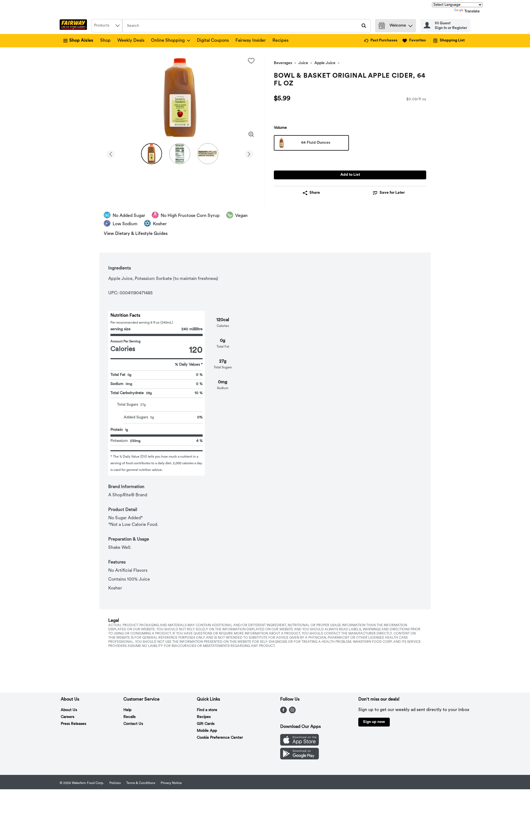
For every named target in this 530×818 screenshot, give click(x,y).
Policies (115, 783)
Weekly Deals (130, 40)
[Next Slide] (249, 153)
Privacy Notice (171, 783)
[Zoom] (251, 134)
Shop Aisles (81, 40)
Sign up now (374, 722)
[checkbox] (251, 60)
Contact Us (133, 724)
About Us (69, 710)
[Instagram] (292, 712)
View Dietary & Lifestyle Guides (136, 234)
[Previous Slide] (111, 153)
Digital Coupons (213, 40)
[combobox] (106, 25)
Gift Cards (205, 724)
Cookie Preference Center (220, 738)
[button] (410, 24)
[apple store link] (299, 744)
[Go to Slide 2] (180, 153)
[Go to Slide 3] (208, 153)
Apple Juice (324, 63)
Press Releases (73, 724)
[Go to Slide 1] (151, 153)
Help (127, 710)
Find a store (207, 710)
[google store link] (299, 758)
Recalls (129, 717)
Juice (303, 63)
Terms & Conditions (140, 783)
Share (314, 193)
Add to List (350, 175)
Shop (105, 40)
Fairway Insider (250, 40)
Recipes (280, 40)
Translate (472, 11)
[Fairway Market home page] (74, 25)
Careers (67, 717)
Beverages (283, 63)
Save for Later (392, 193)
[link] (380, 41)
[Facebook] (283, 712)
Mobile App (207, 731)
